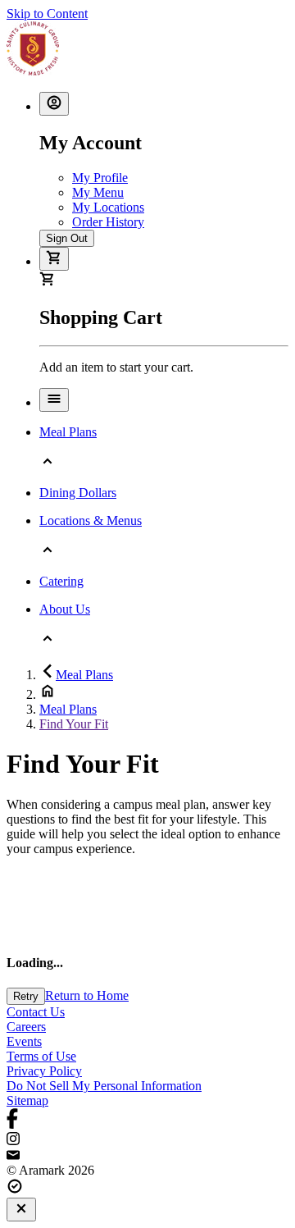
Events (24, 1041)
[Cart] (54, 259)
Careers (26, 1027)
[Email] (147, 1155)
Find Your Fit (73, 724)
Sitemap (27, 1100)
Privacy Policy (44, 1071)
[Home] (33, 71)
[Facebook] (147, 1120)
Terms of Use (41, 1056)
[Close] (21, 1209)
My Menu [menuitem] (98, 192)
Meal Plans (84, 675)
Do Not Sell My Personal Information (104, 1086)
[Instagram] (147, 1140)
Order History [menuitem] (108, 222)
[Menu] (54, 400)
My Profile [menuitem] (100, 178)
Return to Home (87, 995)
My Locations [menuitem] (108, 207)
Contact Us (36, 1012)
